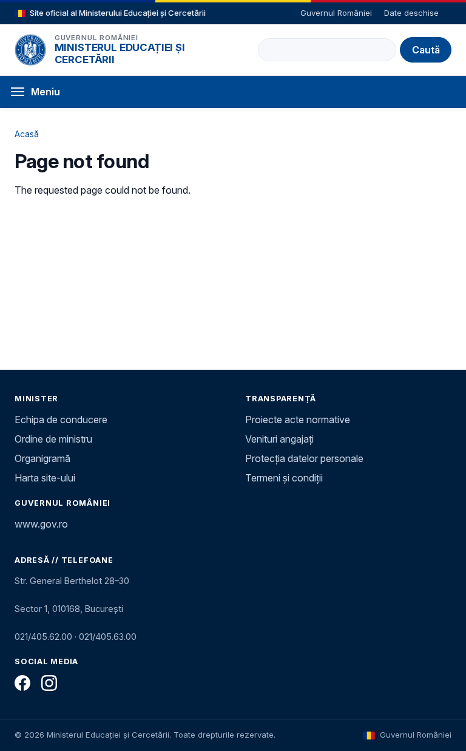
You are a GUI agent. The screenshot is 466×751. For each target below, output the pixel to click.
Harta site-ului (45, 478)
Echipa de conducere (61, 419)
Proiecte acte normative (297, 419)
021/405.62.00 (43, 636)
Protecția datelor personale (304, 458)
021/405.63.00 (108, 636)
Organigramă (42, 458)
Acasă (27, 134)
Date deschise (411, 13)
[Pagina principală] (30, 50)
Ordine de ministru (53, 439)
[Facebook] (22, 683)
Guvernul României (336, 13)
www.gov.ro (41, 524)
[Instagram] (49, 683)
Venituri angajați (279, 439)
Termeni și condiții (284, 478)
